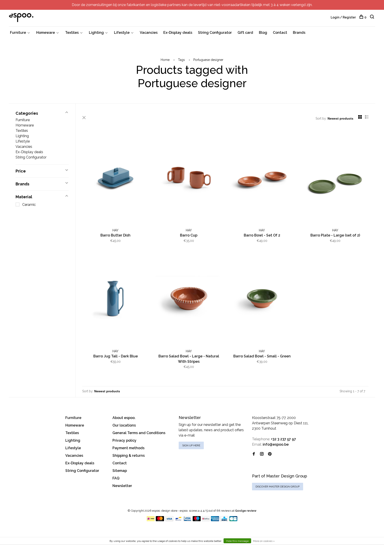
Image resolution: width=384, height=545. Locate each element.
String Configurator (215, 32)
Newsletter (122, 486)
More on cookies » (264, 541)
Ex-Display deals (177, 32)
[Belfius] (206, 520)
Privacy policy (124, 440)
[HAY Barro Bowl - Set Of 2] (262, 178)
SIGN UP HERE (191, 445)
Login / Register (343, 17)
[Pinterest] (270, 454)
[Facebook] (254, 454)
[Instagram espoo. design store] (262, 454)
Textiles (72, 32)
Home (165, 60)
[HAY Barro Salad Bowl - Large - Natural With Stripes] (189, 299)
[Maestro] (197, 520)
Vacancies (149, 32)
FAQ (115, 478)
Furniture (18, 32)
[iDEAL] (151, 520)
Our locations (124, 425)
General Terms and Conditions (138, 433)
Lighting (96, 32)
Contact (280, 32)
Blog (263, 32)
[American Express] (215, 520)
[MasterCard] (160, 520)
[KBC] (224, 520)
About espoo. (124, 418)
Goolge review (245, 510)
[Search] (372, 17)
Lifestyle (122, 32)
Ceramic (29, 204)
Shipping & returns (128, 455)
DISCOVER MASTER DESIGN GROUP (278, 486)
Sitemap (119, 471)
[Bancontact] (178, 520)
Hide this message (237, 541)
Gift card (245, 32)
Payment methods (128, 448)
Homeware (45, 32)
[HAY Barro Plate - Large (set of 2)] (335, 178)
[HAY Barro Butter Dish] (115, 178)
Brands (299, 32)
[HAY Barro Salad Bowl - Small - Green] (262, 299)
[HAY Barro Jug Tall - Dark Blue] (115, 299)
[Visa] (169, 520)
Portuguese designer (208, 60)
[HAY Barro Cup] (189, 178)
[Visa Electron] (188, 520)
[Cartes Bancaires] (233, 520)
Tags (181, 60)
